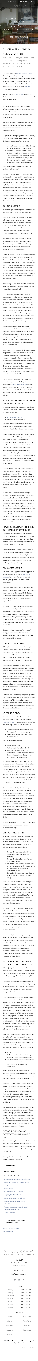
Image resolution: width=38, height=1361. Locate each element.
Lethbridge (27, 1330)
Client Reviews (8, 1231)
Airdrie (9, 1321)
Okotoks (9, 1334)
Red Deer (27, 1325)
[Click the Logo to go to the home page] (18, 5)
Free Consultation (26, 2)
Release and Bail (9, 1213)
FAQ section (19, 94)
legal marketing (26, 1348)
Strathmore (27, 1316)
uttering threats (9, 722)
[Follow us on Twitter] (15, 1280)
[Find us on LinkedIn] (19, 1280)
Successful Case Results (11, 1228)
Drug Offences (8, 1188)
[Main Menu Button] (33, 6)
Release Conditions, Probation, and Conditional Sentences (15, 1208)
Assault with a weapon (14, 417)
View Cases (15, 1221)
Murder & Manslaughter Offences (15, 1198)
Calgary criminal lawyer (24, 73)
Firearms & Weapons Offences (14, 1191)
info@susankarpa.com (18, 1274)
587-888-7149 (11, 2)
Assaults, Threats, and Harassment (15, 1176)
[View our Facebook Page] (23, 1280)
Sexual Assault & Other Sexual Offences (17, 1179)
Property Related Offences (13, 1195)
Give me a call (10, 1165)
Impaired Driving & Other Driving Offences (15, 1202)
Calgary (9, 1316)
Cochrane (9, 1330)
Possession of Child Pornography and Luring (16, 1183)
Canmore (9, 1325)
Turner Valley (27, 1321)
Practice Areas (9, 1172)
